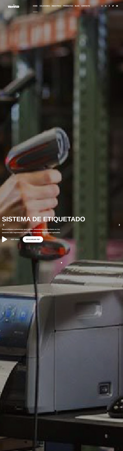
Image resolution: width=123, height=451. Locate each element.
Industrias (56, 6)
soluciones (45, 6)
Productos (68, 6)
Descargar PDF (33, 239)
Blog (77, 6)
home (35, 6)
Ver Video (15, 239)
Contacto (85, 6)
